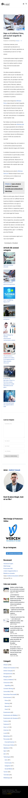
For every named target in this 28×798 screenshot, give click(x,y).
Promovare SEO (8, 568)
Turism (6, 772)
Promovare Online (9, 745)
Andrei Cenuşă (14, 470)
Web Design (7, 566)
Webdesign (7, 777)
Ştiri (5, 754)
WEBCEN (9, 793)
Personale (6, 739)
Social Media (8, 769)
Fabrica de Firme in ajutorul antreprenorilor (9, 283)
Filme (6, 700)
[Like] (21, 41)
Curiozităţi (7, 691)
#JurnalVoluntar (9, 742)
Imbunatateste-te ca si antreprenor (9, 318)
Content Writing (8, 688)
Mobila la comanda (9, 573)
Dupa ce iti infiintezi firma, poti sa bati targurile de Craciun (14, 35)
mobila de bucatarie (13, 576)
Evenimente (7, 712)
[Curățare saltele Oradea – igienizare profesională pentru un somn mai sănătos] (6, 611)
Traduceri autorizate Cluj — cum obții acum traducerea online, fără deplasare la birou (17, 619)
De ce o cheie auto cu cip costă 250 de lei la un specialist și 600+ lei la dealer (17, 629)
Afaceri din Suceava (9, 667)
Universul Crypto (8, 563)
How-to (6, 727)
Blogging (6, 676)
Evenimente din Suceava (11, 718)
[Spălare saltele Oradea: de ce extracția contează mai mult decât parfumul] (6, 590)
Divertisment (7, 697)
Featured (6, 724)
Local (5, 733)
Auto (6, 760)
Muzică (7, 706)
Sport (5, 751)
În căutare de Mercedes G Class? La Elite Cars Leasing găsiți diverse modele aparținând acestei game (9, 383)
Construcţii (8, 763)
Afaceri (17, 40)
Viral (6, 709)
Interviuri (6, 730)
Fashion (6, 721)
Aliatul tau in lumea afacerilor (8, 266)
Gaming (7, 703)
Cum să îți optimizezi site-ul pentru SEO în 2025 (9, 404)
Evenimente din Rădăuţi (10, 715)
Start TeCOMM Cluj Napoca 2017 (8, 300)
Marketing (6, 736)
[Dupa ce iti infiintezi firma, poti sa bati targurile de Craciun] (14, 22)
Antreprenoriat (8, 673)
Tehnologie (7, 757)
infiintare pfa (20, 124)
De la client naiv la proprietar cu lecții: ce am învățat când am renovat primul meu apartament (16, 650)
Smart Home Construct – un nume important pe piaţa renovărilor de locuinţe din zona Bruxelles (17, 639)
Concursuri (7, 682)
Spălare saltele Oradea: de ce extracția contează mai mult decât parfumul (17, 589)
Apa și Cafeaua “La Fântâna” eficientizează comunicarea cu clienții (9, 337)
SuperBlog (8, 685)
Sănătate (6, 748)
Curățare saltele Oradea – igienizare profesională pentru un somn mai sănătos (17, 610)
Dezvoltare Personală (10, 694)
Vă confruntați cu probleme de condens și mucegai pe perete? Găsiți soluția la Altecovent (9, 359)
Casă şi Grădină (8, 679)
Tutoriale (6, 774)
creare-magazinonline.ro (11, 571)
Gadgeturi (8, 766)
